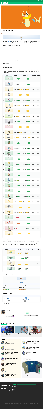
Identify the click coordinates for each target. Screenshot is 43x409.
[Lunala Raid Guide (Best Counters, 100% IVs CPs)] (7, 329)
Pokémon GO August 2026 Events (11, 358)
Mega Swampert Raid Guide (21, 333)
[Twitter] (38, 1)
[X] (4, 388)
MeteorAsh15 (8, 343)
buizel (25, 315)
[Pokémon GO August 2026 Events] (2, 359)
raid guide (36, 315)
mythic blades (29, 315)
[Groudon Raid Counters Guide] (35, 329)
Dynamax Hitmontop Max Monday (32, 347)
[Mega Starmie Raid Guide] (2, 342)
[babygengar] (1, 33)
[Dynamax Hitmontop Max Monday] (23, 348)
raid (33, 315)
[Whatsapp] (41, 1)
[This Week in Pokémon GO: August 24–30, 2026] (23, 342)
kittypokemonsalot (8, 359)
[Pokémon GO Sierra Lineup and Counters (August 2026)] (2, 370)
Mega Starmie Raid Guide (10, 342)
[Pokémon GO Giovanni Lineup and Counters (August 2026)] (2, 353)
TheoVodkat (28, 348)
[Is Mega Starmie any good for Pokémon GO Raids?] (2, 348)
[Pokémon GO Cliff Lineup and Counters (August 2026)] (2, 375)
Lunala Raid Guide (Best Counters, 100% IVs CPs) (7, 334)
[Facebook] (35, 1)
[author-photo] (5, 343)
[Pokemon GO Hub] (4, 3)
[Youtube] (40, 1)
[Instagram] (37, 1)
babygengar (3, 33)
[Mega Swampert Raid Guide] (21, 329)
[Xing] (7, 317)
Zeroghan (7, 365)
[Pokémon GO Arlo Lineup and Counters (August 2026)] (2, 364)
